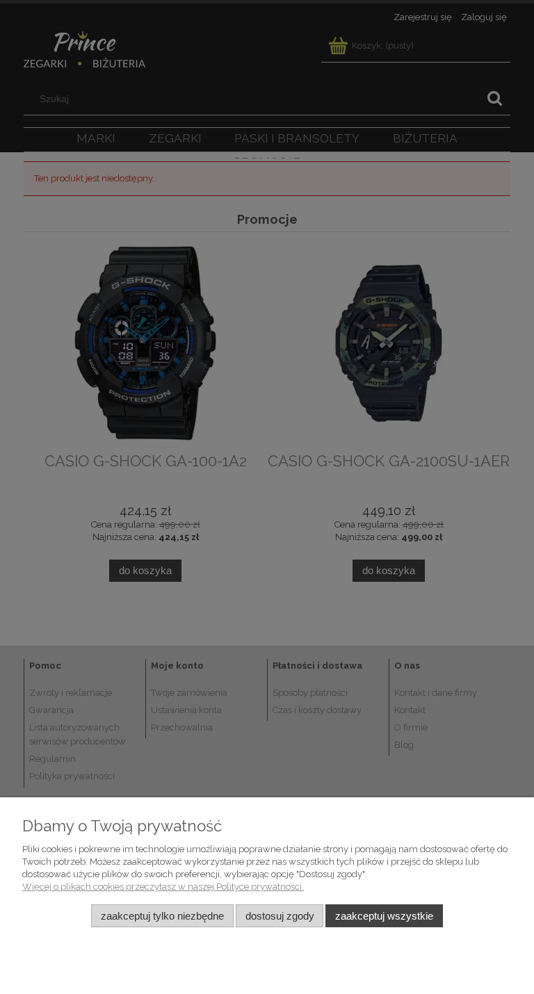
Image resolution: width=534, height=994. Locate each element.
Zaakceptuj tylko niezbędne (162, 916)
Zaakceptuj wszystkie (384, 916)
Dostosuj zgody (279, 916)
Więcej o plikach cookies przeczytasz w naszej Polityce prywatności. (163, 886)
